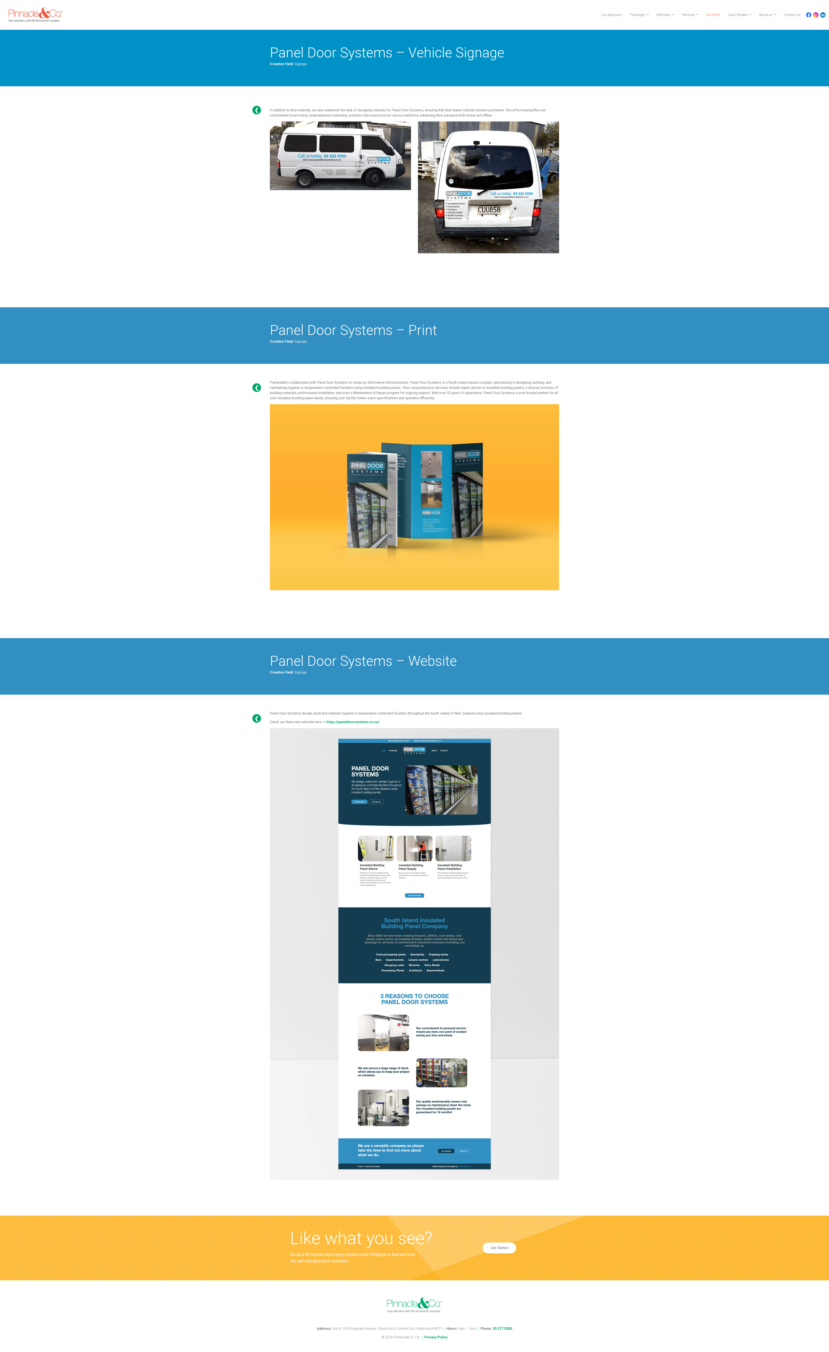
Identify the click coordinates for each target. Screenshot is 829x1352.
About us (766, 15)
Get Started (499, 1248)
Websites (664, 15)
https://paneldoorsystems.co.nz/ (353, 722)
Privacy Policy (436, 1337)
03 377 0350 (502, 1329)
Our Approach (611, 15)
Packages (638, 15)
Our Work (713, 15)
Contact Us (792, 15)
